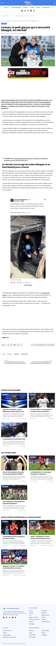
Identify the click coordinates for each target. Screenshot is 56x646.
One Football (32, 637)
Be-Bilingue (44, 635)
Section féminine (46, 621)
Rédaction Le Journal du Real (19, 33)
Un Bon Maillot (32, 635)
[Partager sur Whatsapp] (11, 345)
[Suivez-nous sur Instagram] (25, 11)
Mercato (38, 7)
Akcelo (30, 633)
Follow (22, 201)
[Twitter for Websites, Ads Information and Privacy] (45, 280)
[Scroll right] (54, 7)
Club (30, 615)
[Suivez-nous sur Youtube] (31, 11)
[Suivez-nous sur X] (28, 11)
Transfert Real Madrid (16, 7)
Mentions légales (7, 635)
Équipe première (46, 7)
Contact (5, 633)
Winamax (31, 630)
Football (43, 617)
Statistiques (32, 624)
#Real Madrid (24, 354)
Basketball (44, 613)
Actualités (25, 7)
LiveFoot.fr (6, 7)
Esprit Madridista (45, 630)
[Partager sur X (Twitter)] (8, 345)
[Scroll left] (2, 7)
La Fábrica (44, 619)
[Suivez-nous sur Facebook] (22, 11)
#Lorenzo (9, 354)
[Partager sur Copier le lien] (21, 345)
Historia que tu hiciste (34, 619)
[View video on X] (28, 247)
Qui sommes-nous (7, 630)
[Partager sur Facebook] (14, 345)
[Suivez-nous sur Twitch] (34, 11)
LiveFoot (43, 633)
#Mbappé (16, 354)
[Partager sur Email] (18, 345)
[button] (2, 2)
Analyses (32, 7)
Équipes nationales (33, 617)
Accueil (3, 21)
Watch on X (41, 217)
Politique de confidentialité (9, 637)
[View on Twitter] (45, 200)
